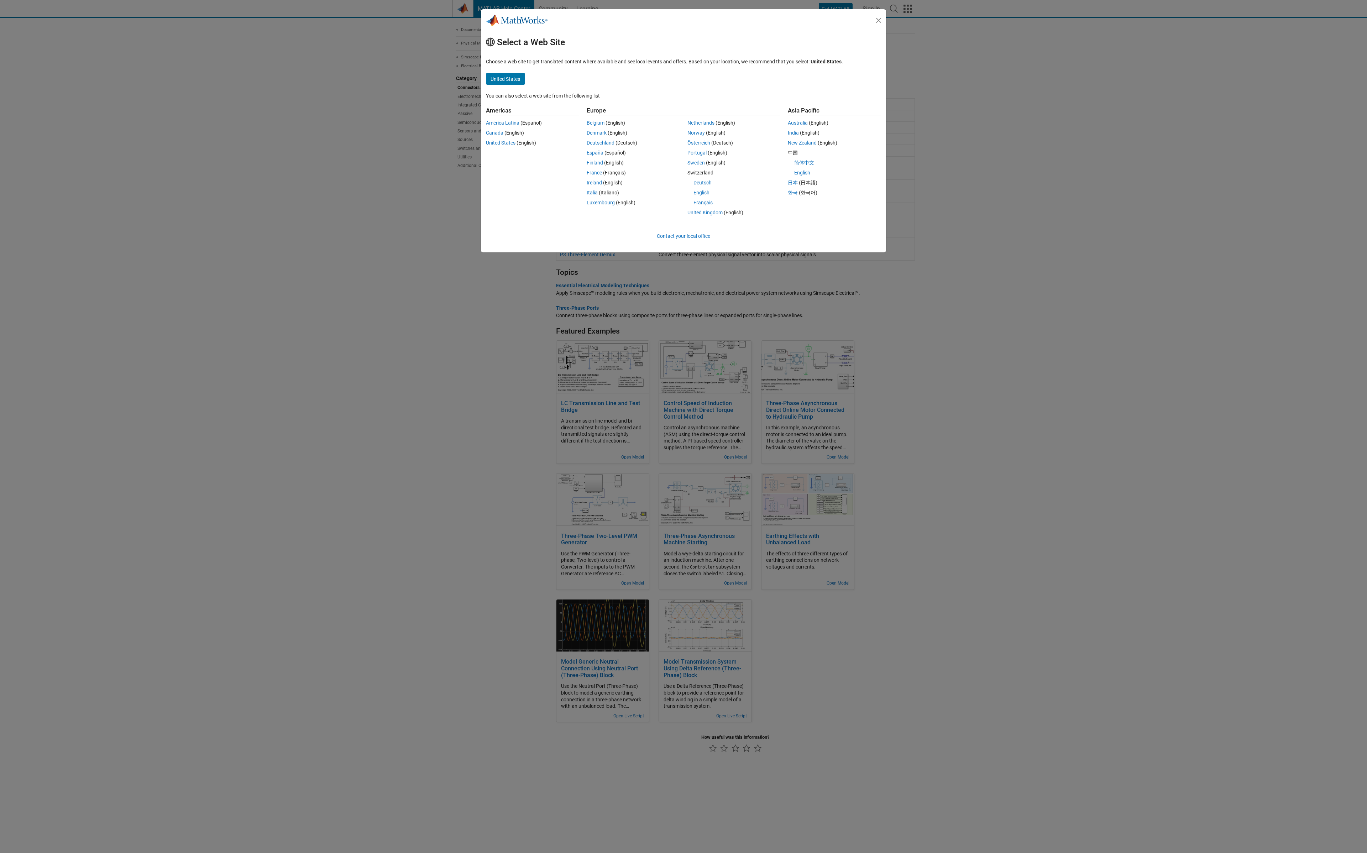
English (701, 192)
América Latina (502, 123)
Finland (595, 163)
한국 (793, 192)
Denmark (597, 133)
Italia (592, 192)
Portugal (697, 153)
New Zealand (802, 143)
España (595, 153)
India (793, 133)
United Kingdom (705, 212)
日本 (793, 182)
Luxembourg (601, 202)
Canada (494, 133)
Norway (696, 133)
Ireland (594, 182)
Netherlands (700, 123)
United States (500, 143)
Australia (798, 123)
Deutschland (600, 143)
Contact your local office (683, 236)
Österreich (698, 143)
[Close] (879, 20)
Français (703, 202)
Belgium (595, 123)
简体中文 (804, 163)
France (594, 173)
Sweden (696, 163)
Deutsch (702, 182)
